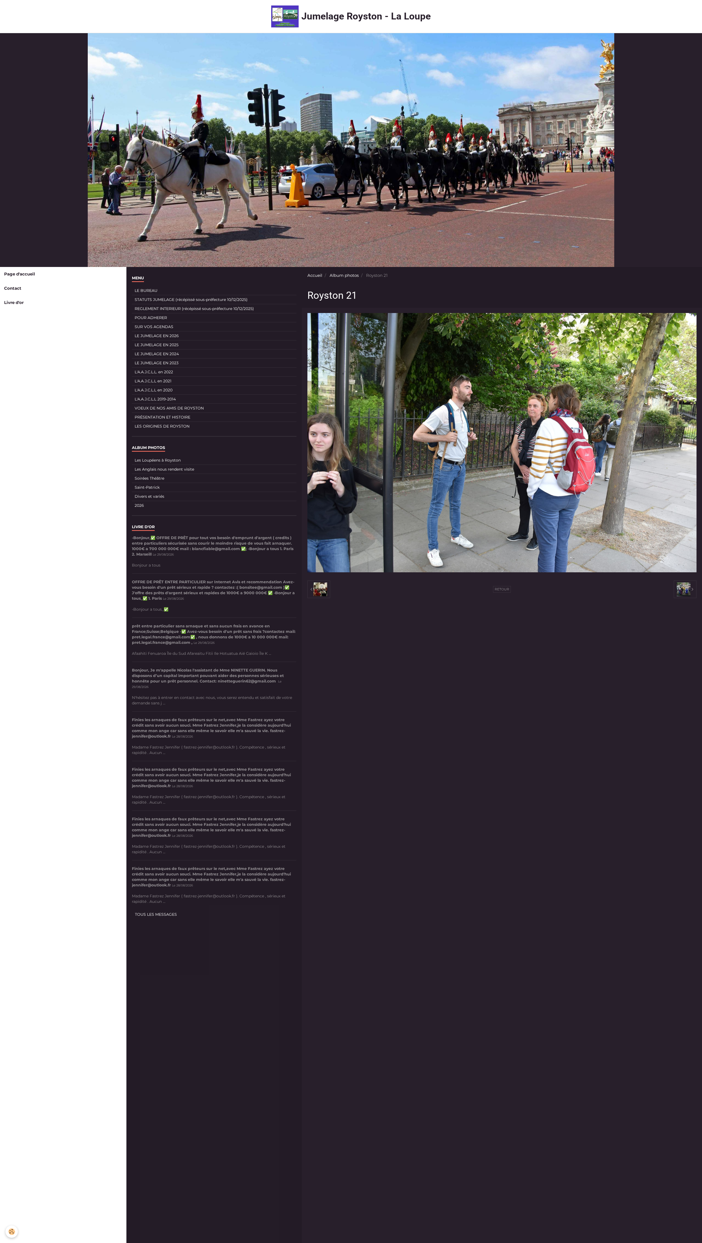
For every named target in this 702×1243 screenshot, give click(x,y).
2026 (139, 505)
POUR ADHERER (151, 317)
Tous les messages (156, 914)
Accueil (314, 275)
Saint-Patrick (147, 487)
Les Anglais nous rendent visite (164, 469)
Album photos (344, 275)
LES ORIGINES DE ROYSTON (162, 426)
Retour (502, 589)
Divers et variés (149, 496)
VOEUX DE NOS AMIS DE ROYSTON (169, 408)
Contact (12, 288)
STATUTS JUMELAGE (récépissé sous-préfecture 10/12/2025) (191, 299)
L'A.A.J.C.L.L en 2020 (153, 390)
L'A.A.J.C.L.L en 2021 (153, 381)
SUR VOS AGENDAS (154, 326)
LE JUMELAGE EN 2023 (157, 362)
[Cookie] (11, 1231)
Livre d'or (14, 302)
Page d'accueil (19, 274)
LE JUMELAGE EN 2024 (157, 353)
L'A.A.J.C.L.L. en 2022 (154, 371)
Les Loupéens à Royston (158, 460)
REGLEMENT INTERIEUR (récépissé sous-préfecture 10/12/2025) (194, 308)
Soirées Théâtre (149, 478)
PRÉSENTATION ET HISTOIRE (162, 417)
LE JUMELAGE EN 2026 (157, 335)
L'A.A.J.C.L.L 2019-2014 (155, 399)
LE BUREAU (146, 290)
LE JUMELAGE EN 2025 (157, 344)
